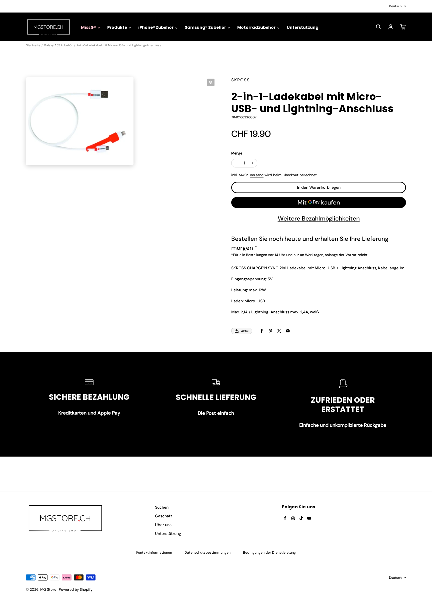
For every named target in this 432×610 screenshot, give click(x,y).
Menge (236, 153)
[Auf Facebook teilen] (261, 331)
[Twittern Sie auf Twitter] (279, 331)
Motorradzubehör (256, 27)
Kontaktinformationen (154, 552)
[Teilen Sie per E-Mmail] (288, 331)
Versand (257, 175)
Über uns (163, 524)
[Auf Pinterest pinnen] (270, 331)
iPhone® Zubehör (156, 27)
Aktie (245, 331)
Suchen (161, 507)
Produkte (117, 27)
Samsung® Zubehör (206, 27)
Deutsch (395, 6)
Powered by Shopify (75, 589)
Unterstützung (302, 27)
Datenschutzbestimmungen (207, 552)
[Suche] (379, 27)
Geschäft (163, 516)
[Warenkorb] (403, 27)
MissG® (89, 27)
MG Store (48, 589)
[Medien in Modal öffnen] (210, 82)
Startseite (33, 45)
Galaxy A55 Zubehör (58, 45)
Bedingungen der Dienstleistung (269, 552)
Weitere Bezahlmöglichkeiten (319, 218)
